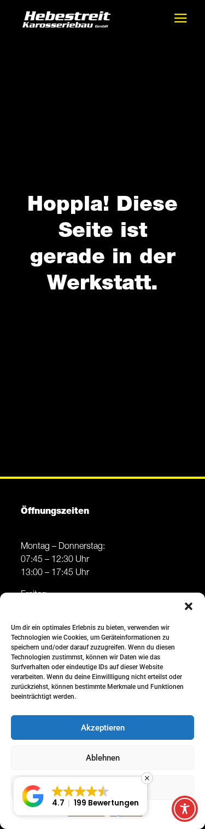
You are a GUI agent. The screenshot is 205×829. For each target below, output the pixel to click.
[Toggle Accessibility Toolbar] (185, 809)
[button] (188, 606)
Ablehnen (103, 758)
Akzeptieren (103, 728)
